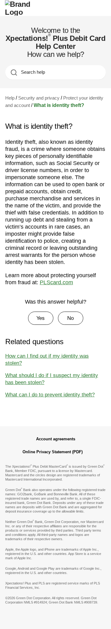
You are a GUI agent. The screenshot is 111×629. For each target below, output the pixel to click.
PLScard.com (56, 282)
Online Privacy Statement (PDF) (53, 452)
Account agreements (55, 439)
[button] (40, 318)
